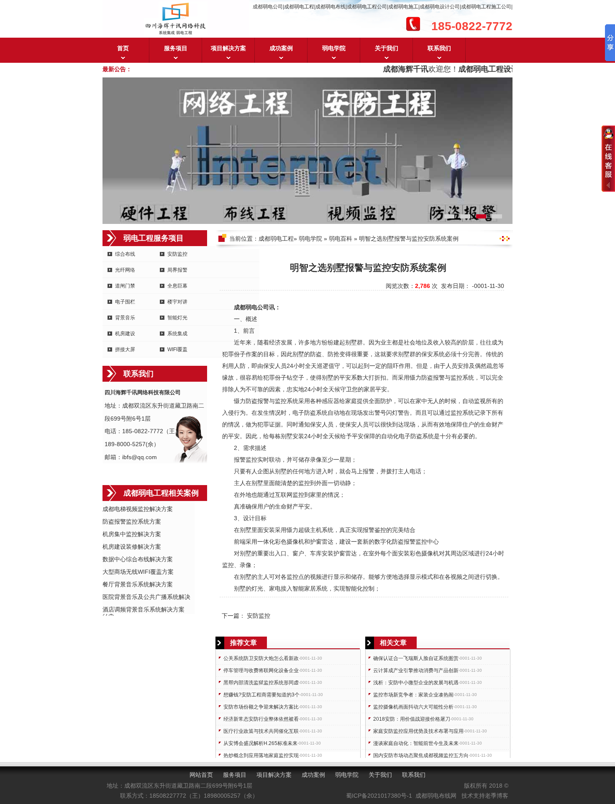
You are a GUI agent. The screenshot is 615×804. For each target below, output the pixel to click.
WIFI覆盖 (177, 349)
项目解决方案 (228, 48)
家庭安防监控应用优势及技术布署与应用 (418, 731)
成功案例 (281, 48)
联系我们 (439, 48)
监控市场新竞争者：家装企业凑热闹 (413, 695)
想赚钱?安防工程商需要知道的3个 (261, 695)
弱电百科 (340, 238)
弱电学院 (334, 48)
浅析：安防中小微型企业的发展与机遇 (416, 683)
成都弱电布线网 (435, 795)
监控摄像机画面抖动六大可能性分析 (413, 707)
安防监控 (177, 254)
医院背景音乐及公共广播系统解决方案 (146, 597)
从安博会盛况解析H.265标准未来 (260, 743)
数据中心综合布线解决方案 (137, 559)
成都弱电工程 (276, 238)
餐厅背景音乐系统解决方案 (137, 584)
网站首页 (201, 774)
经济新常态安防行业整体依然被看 (261, 719)
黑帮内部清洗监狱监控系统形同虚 (261, 683)
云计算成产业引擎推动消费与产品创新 (416, 670)
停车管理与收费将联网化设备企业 (261, 670)
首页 (123, 48)
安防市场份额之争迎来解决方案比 (261, 707)
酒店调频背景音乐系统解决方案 (143, 609)
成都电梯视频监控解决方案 (137, 509)
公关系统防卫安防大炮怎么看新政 (261, 658)
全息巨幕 (177, 286)
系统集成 (177, 333)
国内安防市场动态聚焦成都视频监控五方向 (421, 755)
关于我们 (386, 48)
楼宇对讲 (177, 302)
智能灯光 (177, 318)
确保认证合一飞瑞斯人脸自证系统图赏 (416, 658)
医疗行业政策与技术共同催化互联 (261, 731)
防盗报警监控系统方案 (131, 521)
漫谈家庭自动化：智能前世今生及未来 (416, 743)
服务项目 (175, 48)
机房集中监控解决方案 (131, 534)
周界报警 (177, 270)
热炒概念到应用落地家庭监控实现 (261, 755)
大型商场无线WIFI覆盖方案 (138, 571)
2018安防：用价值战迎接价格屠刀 (411, 719)
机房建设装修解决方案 (131, 546)
